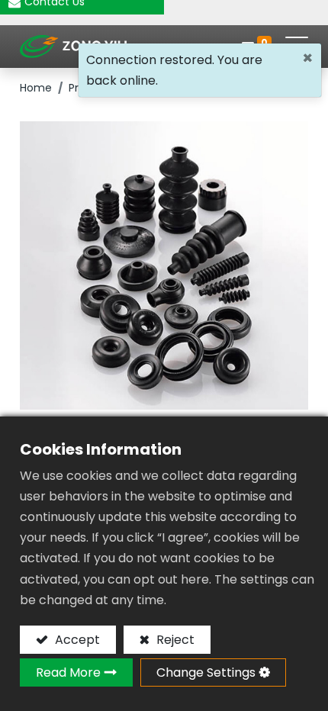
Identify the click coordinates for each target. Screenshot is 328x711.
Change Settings (206, 672)
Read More (68, 672)
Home (36, 87)
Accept (76, 639)
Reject (174, 639)
